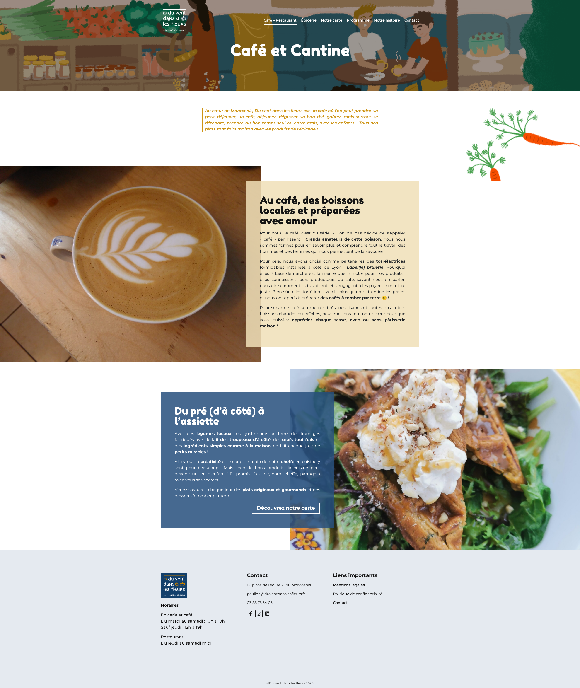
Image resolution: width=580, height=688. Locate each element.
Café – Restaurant (280, 20)
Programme (358, 20)
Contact (411, 20)
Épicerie (309, 20)
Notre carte (331, 20)
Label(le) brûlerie (365, 267)
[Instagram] (259, 613)
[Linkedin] (267, 613)
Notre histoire (387, 20)
